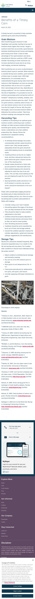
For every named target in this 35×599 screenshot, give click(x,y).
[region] (17, 578)
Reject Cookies (18, 591)
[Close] (33, 560)
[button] (17, 427)
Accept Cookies (17, 596)
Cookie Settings (17, 586)
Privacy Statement (10, 583)
